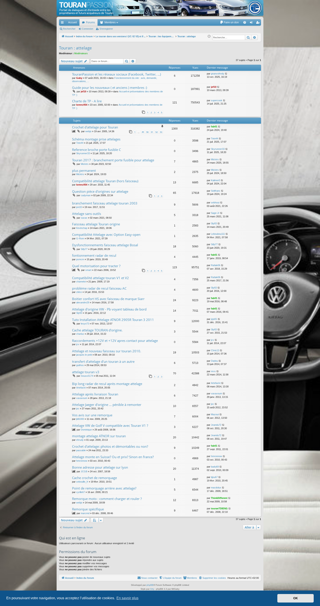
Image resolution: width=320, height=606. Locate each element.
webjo (88, 131)
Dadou (214, 361)
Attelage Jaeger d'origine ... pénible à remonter (106, 404)
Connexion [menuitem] (252, 23)
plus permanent (84, 170)
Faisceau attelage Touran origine (96, 224)
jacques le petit (84, 354)
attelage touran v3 (85, 372)
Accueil (72, 22)
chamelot (81, 281)
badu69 (215, 466)
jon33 (79, 207)
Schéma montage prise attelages (96, 139)
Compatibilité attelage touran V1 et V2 (100, 278)
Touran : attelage (75, 48)
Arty (152, 589)
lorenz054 (81, 104)
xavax (84, 217)
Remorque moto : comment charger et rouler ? (107, 498)
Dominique (86, 429)
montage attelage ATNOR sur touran (99, 436)
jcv (77, 344)
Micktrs (85, 164)
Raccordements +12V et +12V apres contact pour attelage (115, 340)
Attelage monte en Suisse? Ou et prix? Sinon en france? (113, 457)
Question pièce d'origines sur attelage (100, 191)
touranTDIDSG (219, 508)
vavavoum (81, 398)
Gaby (79, 78)
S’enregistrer (106, 28)
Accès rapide (63, 23)
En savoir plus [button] (127, 598)
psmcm (80, 259)
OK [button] (295, 598)
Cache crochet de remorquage (94, 478)
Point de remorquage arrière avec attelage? (104, 488)
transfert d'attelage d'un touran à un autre (103, 361)
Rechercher (69, 28)
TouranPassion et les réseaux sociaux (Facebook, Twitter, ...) (116, 74)
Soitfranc (215, 190)
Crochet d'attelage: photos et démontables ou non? (110, 446)
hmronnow (81, 460)
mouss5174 (87, 376)
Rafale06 (215, 265)
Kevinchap (81, 228)
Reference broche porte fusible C (96, 149)
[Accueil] (160, 8)
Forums (90, 22)
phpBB (150, 585)
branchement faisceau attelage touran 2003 (104, 203)
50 (147, 132)
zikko (79, 292)
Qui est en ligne (72, 537)
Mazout (215, 414)
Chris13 (215, 350)
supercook (216, 100)
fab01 (214, 126)
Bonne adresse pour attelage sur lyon (100, 467)
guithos (80, 365)
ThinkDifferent (219, 498)
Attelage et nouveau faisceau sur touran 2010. (106, 351)
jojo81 (214, 319)
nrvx (213, 371)
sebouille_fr (82, 481)
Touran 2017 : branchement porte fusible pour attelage (113, 160)
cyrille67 (80, 492)
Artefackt (81, 387)
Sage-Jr (215, 213)
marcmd (85, 513)
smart (88, 270)
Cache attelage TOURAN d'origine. (97, 330)
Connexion (87, 28)
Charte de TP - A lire (87, 101)
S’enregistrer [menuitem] (258, 23)
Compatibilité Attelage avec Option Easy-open (106, 234)
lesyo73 (85, 323)
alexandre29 (82, 302)
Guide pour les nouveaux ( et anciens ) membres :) (109, 87)
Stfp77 (84, 249)
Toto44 (79, 143)
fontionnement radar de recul (94, 255)
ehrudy (80, 440)
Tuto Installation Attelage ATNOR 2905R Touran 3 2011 (113, 319)
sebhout (215, 202)
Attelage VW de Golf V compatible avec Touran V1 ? (110, 425)
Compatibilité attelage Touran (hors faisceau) (105, 181)
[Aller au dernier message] (226, 73)
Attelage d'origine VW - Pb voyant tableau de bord (109, 309)
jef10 (83, 91)
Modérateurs (81, 53)
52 (156, 132)
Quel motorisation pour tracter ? (96, 266)
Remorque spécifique (88, 509)
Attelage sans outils (86, 213)
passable (81, 450)
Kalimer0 (215, 180)
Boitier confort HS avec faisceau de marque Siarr (108, 299)
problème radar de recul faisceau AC (99, 288)
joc (77, 408)
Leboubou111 (218, 234)
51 (152, 132)
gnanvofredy (217, 73)
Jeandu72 (216, 425)
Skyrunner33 (83, 153)
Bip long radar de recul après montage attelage (107, 383)
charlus (80, 334)
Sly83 (214, 223)
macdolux (216, 487)
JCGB (84, 471)
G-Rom (80, 238)
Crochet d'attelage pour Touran (95, 127)
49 (143, 132)
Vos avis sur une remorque (92, 415)
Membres (110, 22)
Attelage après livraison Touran (95, 394)
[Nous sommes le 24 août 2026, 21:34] (209, 36)
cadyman (86, 195)
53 (161, 132)
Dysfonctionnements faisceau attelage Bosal (105, 245)
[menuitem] (229, 22)
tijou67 (214, 477)
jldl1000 (80, 419)
